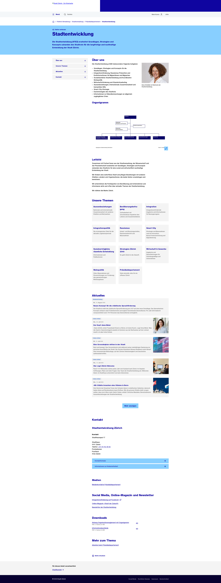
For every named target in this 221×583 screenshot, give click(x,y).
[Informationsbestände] (137, 529)
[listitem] (70, 60)
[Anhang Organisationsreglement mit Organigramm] (137, 523)
